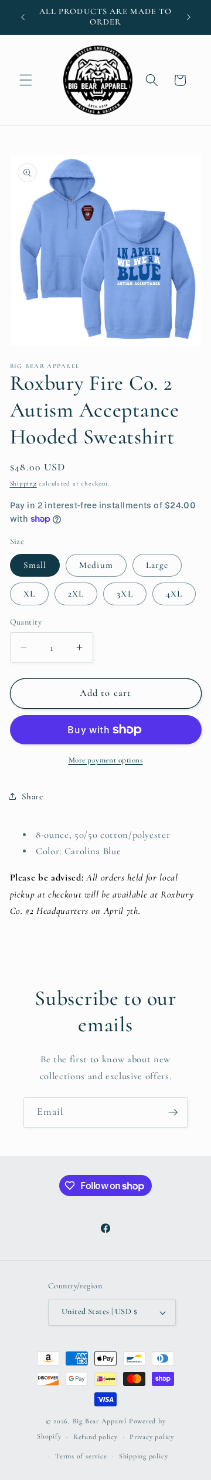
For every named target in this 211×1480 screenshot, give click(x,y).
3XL (124, 593)
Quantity (26, 622)
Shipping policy (143, 1456)
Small (35, 565)
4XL (174, 593)
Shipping (23, 483)
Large (157, 565)
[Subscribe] (173, 1112)
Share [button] (32, 796)
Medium (96, 565)
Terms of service (81, 1456)
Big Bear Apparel (100, 1421)
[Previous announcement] (23, 17)
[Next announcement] (189, 17)
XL (29, 593)
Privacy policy (152, 1437)
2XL (76, 593)
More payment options (106, 760)
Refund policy (95, 1437)
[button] (26, 80)
